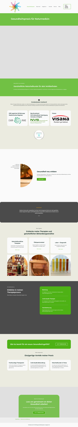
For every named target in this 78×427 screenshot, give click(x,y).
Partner (55, 6)
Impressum (17, 419)
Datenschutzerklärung (25, 419)
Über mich (38, 6)
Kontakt (50, 6)
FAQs (59, 6)
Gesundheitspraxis (30, 6)
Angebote (44, 6)
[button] (46, 6)
